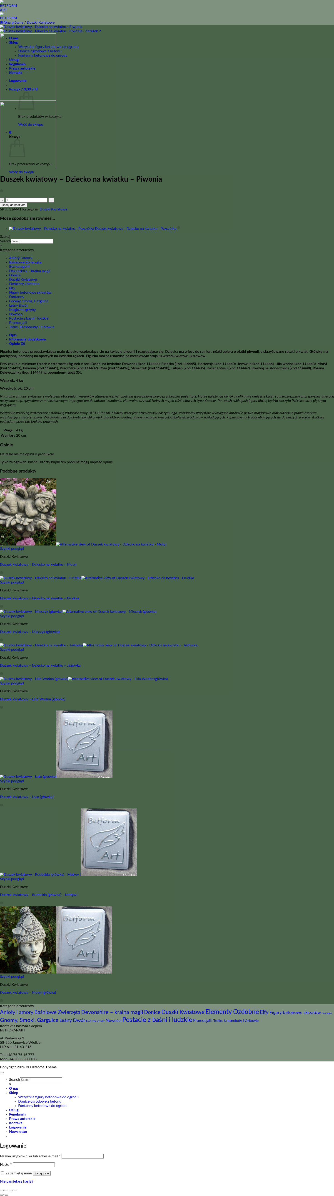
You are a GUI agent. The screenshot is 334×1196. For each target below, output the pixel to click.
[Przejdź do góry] (2, 1072)
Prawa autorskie (22, 1119)
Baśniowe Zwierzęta (25, 262)
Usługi (14, 1110)
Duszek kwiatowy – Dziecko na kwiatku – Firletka (39, 598)
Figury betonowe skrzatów (30, 292)
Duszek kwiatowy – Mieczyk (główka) (30, 632)
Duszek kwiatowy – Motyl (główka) (28, 992)
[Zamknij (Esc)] (15, 1190)
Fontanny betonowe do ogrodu (42, 1106)
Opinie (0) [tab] (17, 343)
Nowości (16, 314)
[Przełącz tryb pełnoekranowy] (6, 1190)
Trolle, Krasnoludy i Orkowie (31, 327)
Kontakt (15, 1123)
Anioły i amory (20, 258)
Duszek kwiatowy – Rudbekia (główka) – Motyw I (39, 895)
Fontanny (16, 297)
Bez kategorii (19, 266)
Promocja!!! (18, 323)
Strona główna (11, 22)
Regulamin (17, 1114)
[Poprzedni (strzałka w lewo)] (2, 1195)
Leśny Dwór (18, 305)
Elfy (12, 288)
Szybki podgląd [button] (12, 548)
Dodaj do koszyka (13, 205)
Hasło (6, 1164)
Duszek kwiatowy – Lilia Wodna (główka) (32, 699)
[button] (18, 1131)
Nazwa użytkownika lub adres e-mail (30, 1156)
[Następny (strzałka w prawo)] (6, 1195)
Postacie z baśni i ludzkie (28, 318)
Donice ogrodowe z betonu (39, 1101)
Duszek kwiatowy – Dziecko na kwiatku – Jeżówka (40, 665)
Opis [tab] (13, 335)
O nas (13, 1088)
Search (5, 241)
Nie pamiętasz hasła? (16, 1181)
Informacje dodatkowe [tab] (27, 339)
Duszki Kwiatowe (41, 22)
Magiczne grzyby (22, 310)
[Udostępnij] (11, 1190)
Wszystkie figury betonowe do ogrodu (48, 1097)
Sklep (13, 1093)
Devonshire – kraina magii (29, 271)
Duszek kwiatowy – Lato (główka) (26, 797)
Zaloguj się (42, 1173)
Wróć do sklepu (21, 172)
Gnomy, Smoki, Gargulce (28, 301)
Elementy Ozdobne (24, 284)
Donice (14, 275)
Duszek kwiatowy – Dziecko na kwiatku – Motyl (38, 564)
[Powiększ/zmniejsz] (2, 1190)
